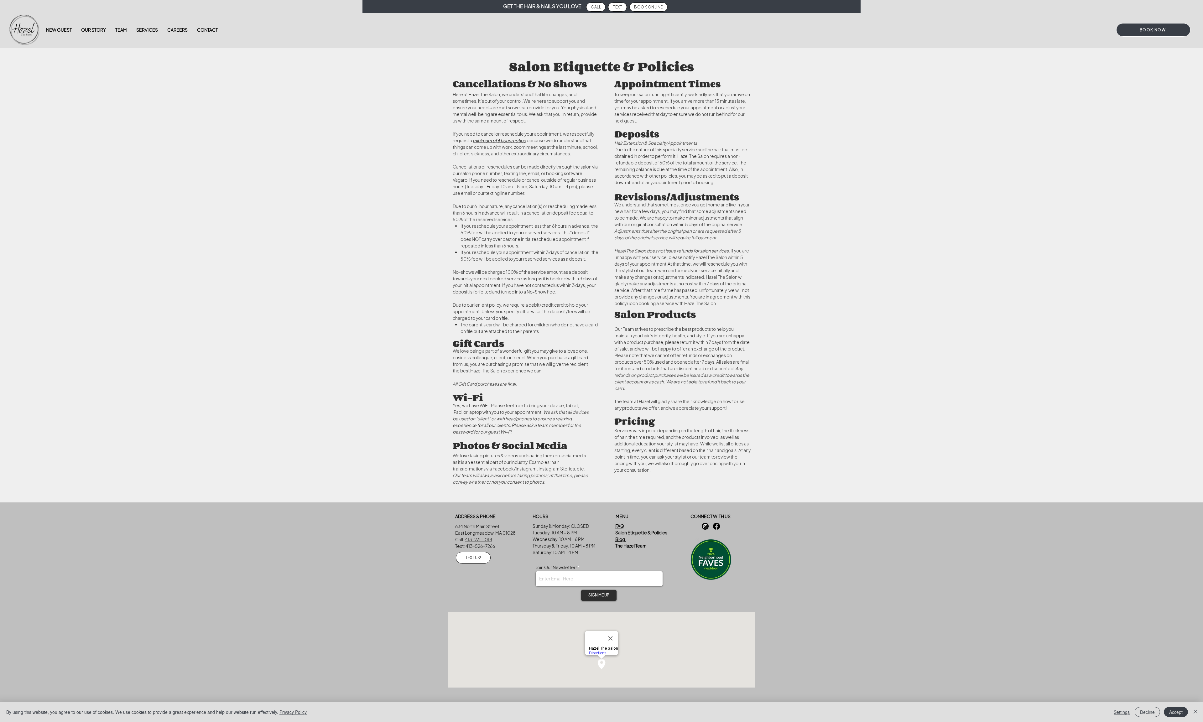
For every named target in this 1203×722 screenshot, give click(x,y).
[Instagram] (705, 526)
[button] (147, 30)
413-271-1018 (478, 539)
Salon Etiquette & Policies (641, 532)
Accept (1176, 712)
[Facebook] (716, 526)
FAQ (619, 526)
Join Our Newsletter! (556, 567)
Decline (1147, 712)
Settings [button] (1122, 712)
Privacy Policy (293, 712)
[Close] (1195, 712)
